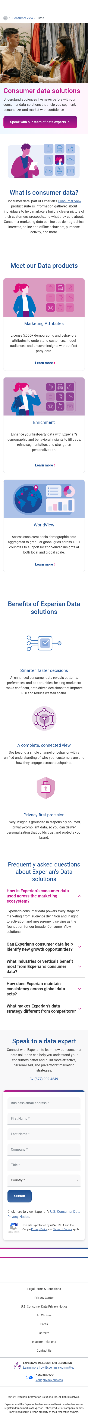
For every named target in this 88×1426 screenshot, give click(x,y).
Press (44, 1324)
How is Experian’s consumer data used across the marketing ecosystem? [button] (38, 896)
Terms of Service (62, 1229)
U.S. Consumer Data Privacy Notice (44, 1306)
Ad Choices (44, 1315)
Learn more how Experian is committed (49, 1367)
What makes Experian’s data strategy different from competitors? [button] (41, 1008)
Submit (19, 1196)
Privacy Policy (39, 1229)
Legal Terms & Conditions (44, 1289)
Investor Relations (44, 1341)
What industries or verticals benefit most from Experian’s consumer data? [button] (40, 966)
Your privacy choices (49, 1380)
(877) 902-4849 (46, 1079)
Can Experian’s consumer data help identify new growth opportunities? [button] (40, 946)
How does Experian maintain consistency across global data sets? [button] (36, 989)
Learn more (44, 363)
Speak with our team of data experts (38, 122)
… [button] (5, 17)
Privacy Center (44, 1297)
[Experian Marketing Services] (20, 6)
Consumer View (69, 201)
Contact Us (44, 1350)
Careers (44, 1333)
